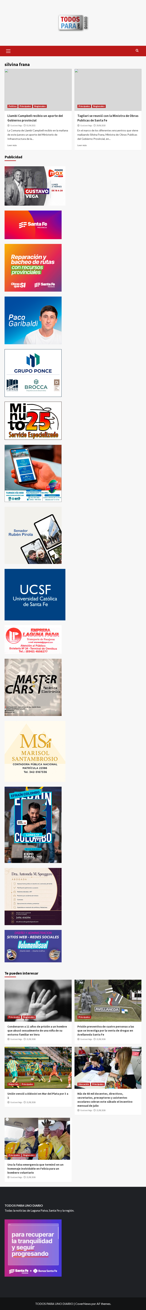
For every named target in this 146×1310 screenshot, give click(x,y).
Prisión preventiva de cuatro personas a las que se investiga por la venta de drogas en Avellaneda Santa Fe (105, 1030)
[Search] (137, 50)
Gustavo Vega (16, 125)
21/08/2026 (31, 1039)
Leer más (12, 145)
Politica (12, 106)
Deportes (13, 1084)
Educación (84, 1084)
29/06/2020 (101, 125)
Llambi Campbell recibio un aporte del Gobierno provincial (35, 118)
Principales (25, 106)
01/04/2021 (31, 125)
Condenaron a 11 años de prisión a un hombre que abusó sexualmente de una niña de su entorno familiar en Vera (37, 1030)
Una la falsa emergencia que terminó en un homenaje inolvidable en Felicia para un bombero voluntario (35, 1168)
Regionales (40, 106)
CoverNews (83, 1303)
